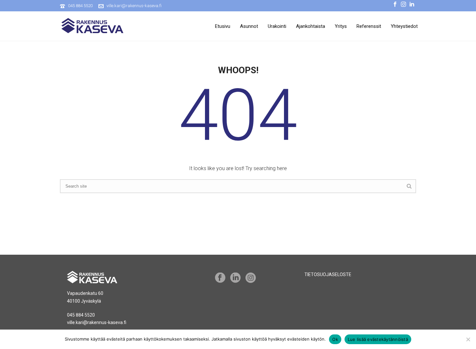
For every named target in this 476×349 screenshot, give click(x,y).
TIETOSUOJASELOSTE (327, 274)
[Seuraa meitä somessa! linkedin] (235, 278)
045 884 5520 (80, 5)
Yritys (341, 26)
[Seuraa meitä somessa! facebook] (220, 278)
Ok (335, 339)
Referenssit (369, 26)
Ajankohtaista (310, 26)
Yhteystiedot (404, 26)
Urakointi (277, 26)
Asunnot (249, 26)
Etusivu (222, 26)
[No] (468, 339)
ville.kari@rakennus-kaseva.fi (134, 5)
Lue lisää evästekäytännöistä (378, 339)
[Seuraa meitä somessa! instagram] (250, 278)
